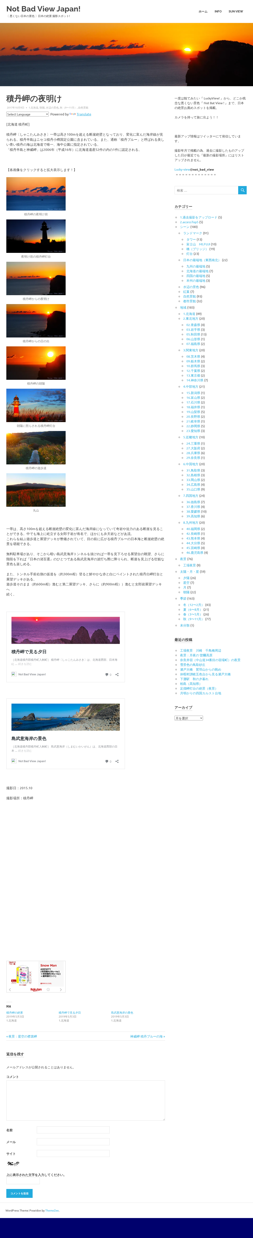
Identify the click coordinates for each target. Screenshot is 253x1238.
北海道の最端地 (197, 271)
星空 (186, 582)
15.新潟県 (193, 393)
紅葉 (186, 291)
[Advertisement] (85, 892)
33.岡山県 (193, 480)
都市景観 (189, 301)
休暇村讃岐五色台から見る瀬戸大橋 (205, 674)
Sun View (236, 11)
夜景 (183, 559)
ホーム (203, 11)
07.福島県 (193, 344)
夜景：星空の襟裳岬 (22, 1036)
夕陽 (186, 578)
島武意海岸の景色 (122, 1012)
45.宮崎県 (193, 548)
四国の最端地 (195, 276)
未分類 (185, 625)
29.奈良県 (193, 457)
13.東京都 (193, 375)
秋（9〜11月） (68, 107)
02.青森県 (193, 325)
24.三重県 (193, 443)
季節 (183, 598)
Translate (84, 114)
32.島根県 (193, 475)
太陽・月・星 (189, 571)
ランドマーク (192, 233)
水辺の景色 (52, 107)
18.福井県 (193, 407)
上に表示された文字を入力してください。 (36, 1175)
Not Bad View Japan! (43, 8)
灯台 (189, 253)
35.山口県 (193, 489)
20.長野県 (193, 416)
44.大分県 (193, 543)
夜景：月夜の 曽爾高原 (196, 655)
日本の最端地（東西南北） (202, 260)
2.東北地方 (190, 318)
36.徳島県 (193, 502)
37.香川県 (193, 506)
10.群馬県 (193, 366)
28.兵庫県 (193, 453)
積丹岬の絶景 (14, 1012)
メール (11, 1142)
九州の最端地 (195, 266)
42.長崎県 (193, 533)
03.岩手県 (193, 329)
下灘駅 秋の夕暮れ (194, 679)
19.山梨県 (193, 412)
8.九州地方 (190, 522)
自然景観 (83, 107)
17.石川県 (193, 402)
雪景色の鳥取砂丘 (192, 664)
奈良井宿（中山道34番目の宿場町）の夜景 (210, 660)
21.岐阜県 (193, 421)
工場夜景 (189, 565)
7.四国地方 (190, 495)
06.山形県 (193, 339)
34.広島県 (193, 484)
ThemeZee (52, 1210)
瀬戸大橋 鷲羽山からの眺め (200, 669)
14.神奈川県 (194, 380)
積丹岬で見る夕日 (70, 1012)
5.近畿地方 (190, 437)
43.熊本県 (193, 538)
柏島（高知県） (191, 683)
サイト (11, 1153)
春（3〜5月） (193, 614)
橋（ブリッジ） (197, 249)
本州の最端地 (195, 280)
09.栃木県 (193, 361)
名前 (9, 1130)
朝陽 (42, 107)
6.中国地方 (190, 464)
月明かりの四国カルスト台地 (200, 693)
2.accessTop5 (189, 222)
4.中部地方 (190, 386)
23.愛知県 (193, 431)
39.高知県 (193, 516)
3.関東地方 (190, 350)
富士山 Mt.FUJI (198, 244)
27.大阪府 (193, 448)
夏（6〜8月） (193, 609)
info (218, 11)
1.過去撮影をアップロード (198, 217)
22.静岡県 (193, 426)
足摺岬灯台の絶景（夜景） (199, 688)
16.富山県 (193, 397)
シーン (185, 227)
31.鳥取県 (193, 470)
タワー (191, 239)
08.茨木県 (193, 356)
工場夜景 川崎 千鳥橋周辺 (200, 650)
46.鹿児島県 (194, 552)
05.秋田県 (193, 334)
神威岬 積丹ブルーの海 (146, 1036)
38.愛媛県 (193, 511)
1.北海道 (33, 107)
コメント (12, 1077)
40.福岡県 (193, 529)
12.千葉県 (193, 370)
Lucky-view (182, 169)
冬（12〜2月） (193, 605)
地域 (183, 307)
